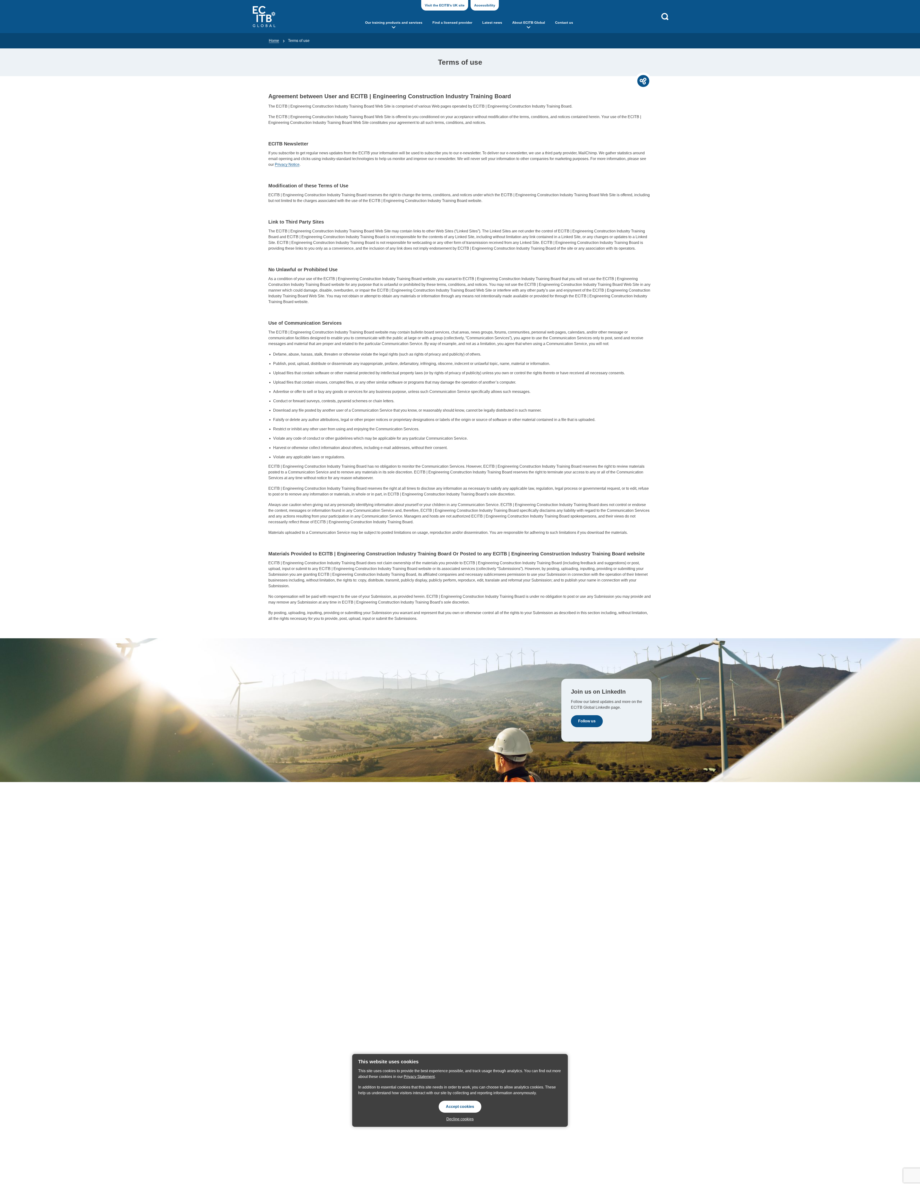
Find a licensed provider (452, 22)
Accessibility (484, 5)
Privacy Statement (419, 1077)
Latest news (492, 22)
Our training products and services (393, 22)
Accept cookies (460, 1107)
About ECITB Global (528, 22)
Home (274, 41)
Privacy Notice (287, 164)
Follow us (587, 721)
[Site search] (665, 17)
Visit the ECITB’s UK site (445, 5)
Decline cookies (460, 1119)
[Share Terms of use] (643, 81)
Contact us (564, 22)
